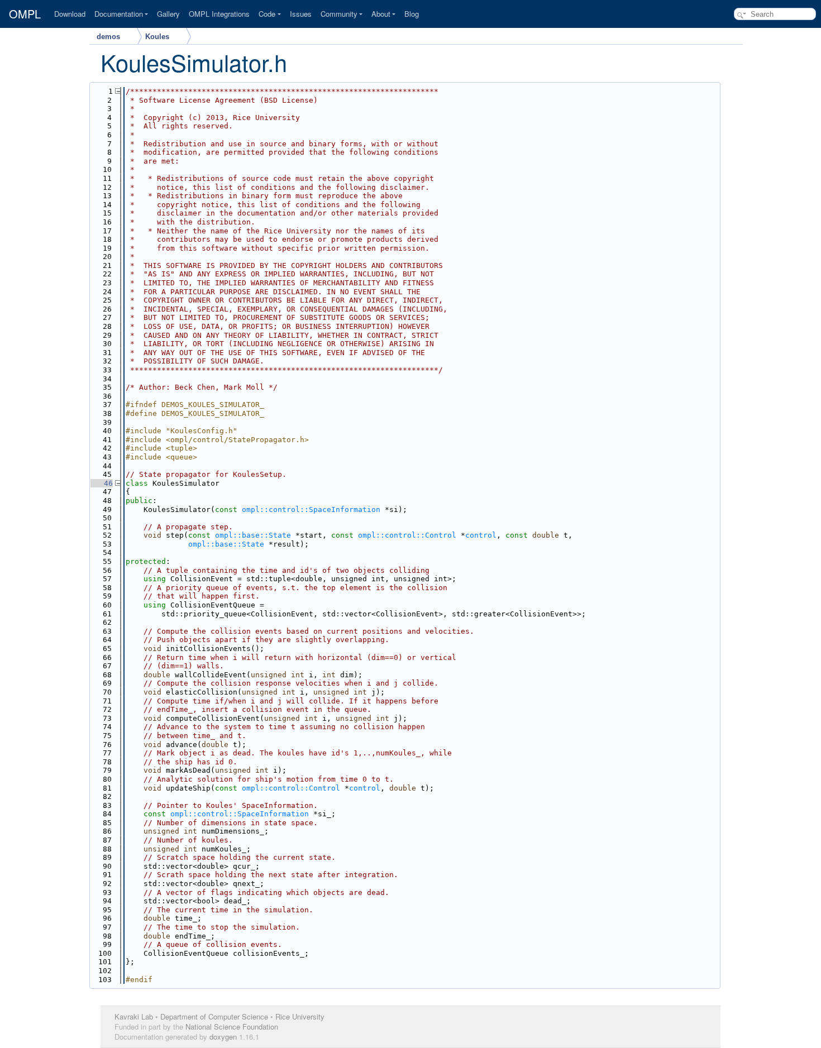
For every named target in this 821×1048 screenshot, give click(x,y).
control (481, 535)
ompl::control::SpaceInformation (311, 509)
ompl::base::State (253, 535)
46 (101, 483)
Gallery (168, 13)
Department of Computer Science (214, 1016)
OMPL (25, 14)
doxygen (223, 1036)
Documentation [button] (118, 13)
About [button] (380, 13)
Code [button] (267, 13)
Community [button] (339, 13)
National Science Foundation (231, 1026)
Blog (411, 13)
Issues (301, 13)
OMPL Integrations (219, 13)
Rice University (299, 1016)
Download (69, 13)
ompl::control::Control (407, 535)
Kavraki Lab (133, 1016)
